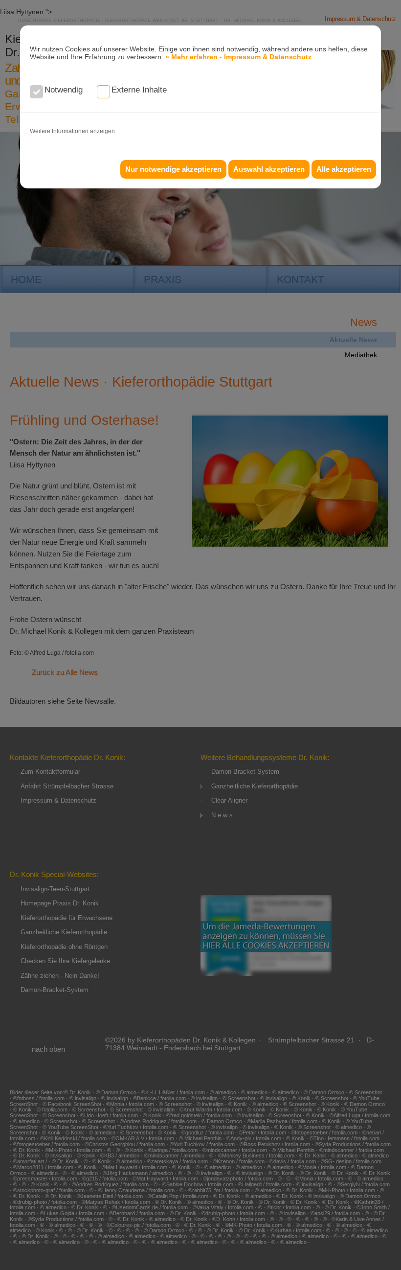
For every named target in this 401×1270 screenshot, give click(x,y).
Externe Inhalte (139, 89)
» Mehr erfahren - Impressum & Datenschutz (238, 57)
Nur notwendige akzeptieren (173, 169)
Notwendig (64, 89)
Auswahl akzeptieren (269, 169)
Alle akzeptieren (343, 169)
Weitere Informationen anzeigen (72, 131)
